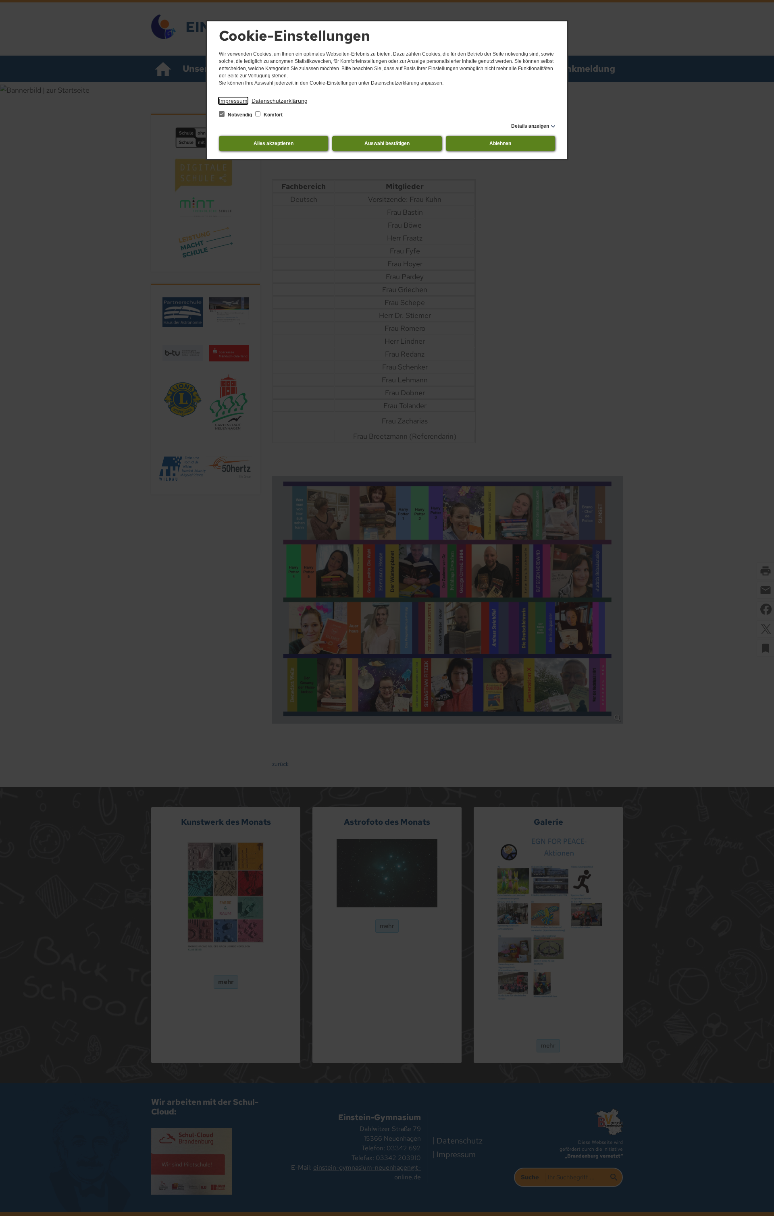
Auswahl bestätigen (387, 143)
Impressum (233, 101)
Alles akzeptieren (273, 143)
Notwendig (240, 115)
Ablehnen (500, 143)
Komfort (272, 115)
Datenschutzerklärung (280, 101)
